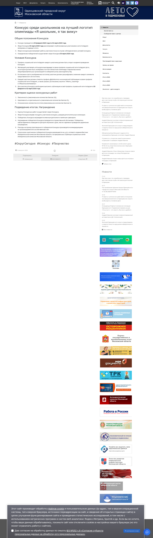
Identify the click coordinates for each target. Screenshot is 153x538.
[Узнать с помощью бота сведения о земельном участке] (116, 239)
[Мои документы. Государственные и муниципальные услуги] (116, 363)
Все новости (108, 230)
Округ (18, 3)
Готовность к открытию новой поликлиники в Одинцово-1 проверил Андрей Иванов (116, 139)
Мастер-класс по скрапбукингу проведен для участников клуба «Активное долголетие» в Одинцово (117, 100)
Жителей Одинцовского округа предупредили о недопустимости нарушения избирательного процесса (117, 127)
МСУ (25, 3)
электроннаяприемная (106, 3)
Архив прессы (108, 31)
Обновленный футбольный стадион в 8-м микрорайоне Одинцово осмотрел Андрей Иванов (118, 134)
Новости (22, 23)
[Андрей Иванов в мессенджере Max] (136, 3)
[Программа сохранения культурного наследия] (116, 252)
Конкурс (44, 143)
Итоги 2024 (106, 85)
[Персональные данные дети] (116, 449)
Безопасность (63, 3)
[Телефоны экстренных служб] (116, 473)
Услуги (42, 3)
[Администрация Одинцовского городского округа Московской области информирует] (83, 159)
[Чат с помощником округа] (147, 532)
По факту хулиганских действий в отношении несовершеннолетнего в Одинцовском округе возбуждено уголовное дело (117, 107)
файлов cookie (56, 508)
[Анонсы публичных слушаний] (116, 313)
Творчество (61, 143)
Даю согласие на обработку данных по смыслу (59, 532)
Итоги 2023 (106, 81)
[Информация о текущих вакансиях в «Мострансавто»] (116, 350)
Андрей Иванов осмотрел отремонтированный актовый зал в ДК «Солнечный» (117, 121)
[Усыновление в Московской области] (116, 498)
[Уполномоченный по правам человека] (116, 436)
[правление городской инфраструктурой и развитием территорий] (116, 301)
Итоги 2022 (106, 77)
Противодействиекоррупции (77, 2)
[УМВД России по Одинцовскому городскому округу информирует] (116, 326)
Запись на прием (90, 2)
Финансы (51, 3)
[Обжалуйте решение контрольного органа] (116, 276)
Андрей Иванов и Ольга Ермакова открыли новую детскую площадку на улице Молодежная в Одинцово (118, 153)
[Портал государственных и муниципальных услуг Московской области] (116, 338)
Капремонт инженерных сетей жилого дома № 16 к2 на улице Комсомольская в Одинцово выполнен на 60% (117, 146)
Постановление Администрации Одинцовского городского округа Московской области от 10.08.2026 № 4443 (117, 189)
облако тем (107, 164)
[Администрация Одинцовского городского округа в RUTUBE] (123, 3)
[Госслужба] (116, 264)
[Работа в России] (116, 412)
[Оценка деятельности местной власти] (116, 289)
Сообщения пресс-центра (112, 33)
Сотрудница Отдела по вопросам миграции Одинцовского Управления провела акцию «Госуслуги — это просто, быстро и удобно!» (116, 115)
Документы (34, 3)
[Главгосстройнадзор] (116, 424)
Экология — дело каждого (111, 89)
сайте (67, 132)
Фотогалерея (107, 69)
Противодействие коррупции (112, 61)
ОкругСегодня (26, 143)
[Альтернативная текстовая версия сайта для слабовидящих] (119, 3)
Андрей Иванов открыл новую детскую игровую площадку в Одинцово (118, 159)
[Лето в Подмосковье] (113, 12)
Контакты (106, 73)
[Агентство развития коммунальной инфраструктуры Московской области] (116, 461)
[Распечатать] (55, 150)
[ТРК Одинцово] (116, 375)
